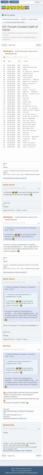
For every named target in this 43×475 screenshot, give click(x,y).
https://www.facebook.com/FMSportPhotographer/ (18, 411)
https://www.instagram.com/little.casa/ (15, 418)
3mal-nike (9, 425)
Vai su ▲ (29, 468)
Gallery (5, 167)
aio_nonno (10, 184)
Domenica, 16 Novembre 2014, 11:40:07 (14, 188)
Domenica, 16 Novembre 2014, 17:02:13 (14, 428)
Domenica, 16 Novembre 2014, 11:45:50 (14, 282)
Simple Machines (26, 470)
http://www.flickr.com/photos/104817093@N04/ (17, 451)
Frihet (7, 346)
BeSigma (9, 51)
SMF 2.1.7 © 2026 (17, 470)
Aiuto (12, 468)
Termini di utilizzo (21, 468)
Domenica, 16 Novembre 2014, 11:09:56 (16, 57)
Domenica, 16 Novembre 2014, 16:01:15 (14, 349)
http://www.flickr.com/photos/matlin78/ (15, 178)
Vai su (4, 456)
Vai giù (4, 45)
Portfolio (5, 207)
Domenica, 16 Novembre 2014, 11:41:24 (14, 223)
